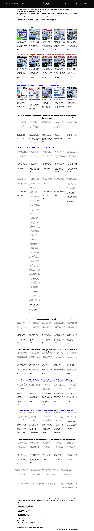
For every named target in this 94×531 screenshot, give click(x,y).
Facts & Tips (15, 3)
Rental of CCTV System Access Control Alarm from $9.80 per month (47, 54)
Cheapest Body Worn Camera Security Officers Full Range (47, 380)
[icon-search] (88, 4)
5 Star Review (23, 3)
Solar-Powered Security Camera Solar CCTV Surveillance (47, 410)
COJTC (37, 518)
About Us (7, 3)
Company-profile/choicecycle (55, 500)
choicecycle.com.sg (62, 529)
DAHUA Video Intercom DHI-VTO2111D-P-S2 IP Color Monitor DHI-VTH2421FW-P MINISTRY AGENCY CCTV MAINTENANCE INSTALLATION (59, 191)
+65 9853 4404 (24, 526)
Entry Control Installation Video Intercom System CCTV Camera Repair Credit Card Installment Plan (47, 439)
